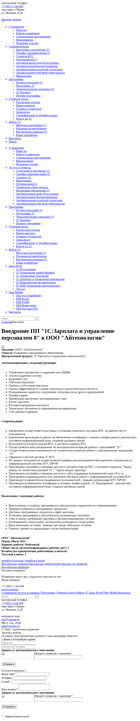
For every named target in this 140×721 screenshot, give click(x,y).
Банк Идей (96, 592)
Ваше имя (8, 674)
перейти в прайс (35, 560)
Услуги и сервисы (29, 592)
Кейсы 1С (15, 121)
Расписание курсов (28, 102)
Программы (16, 79)
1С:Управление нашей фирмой (35, 272)
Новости (21, 30)
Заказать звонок (11, 19)
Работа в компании (28, 33)
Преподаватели (25, 105)
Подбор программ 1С (29, 82)
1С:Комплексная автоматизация (36, 282)
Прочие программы (28, 95)
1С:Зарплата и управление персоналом (40, 279)
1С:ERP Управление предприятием (38, 285)
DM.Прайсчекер (26, 305)
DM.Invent (22, 298)
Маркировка (24, 76)
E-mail (6, 681)
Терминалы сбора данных (32, 187)
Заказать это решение (74, 563)
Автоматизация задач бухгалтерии (37, 62)
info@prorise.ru (10, 619)
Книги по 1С (24, 118)
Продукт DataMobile (28, 295)
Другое (20, 289)
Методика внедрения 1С (31, 125)
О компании (16, 26)
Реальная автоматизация (31, 128)
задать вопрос (10, 589)
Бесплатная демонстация (44, 563)
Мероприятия (24, 39)
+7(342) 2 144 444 (12, 6)
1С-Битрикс (23, 92)
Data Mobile (110, 592)
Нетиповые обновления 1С (33, 190)
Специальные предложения (33, 36)
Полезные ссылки (27, 43)
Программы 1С (25, 85)
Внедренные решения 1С (31, 131)
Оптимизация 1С (26, 59)
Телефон (7, 677)
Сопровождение (19, 46)
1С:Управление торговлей (32, 275)
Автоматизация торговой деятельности (40, 72)
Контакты (15, 138)
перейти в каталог (12, 560)
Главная (6, 322)
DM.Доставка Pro (27, 308)
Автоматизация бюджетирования (36, 66)
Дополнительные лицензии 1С (35, 89)
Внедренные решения (15, 563)
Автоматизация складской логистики (39, 69)
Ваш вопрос (9, 689)
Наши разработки (27, 135)
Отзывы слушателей (28, 108)
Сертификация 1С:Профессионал (37, 115)
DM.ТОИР (22, 302)
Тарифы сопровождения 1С (33, 53)
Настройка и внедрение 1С (33, 49)
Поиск (13, 141)
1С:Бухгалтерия (26, 269)
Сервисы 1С (23, 177)
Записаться (23, 112)
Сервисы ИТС (25, 56)
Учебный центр (18, 98)
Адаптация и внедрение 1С (33, 170)
